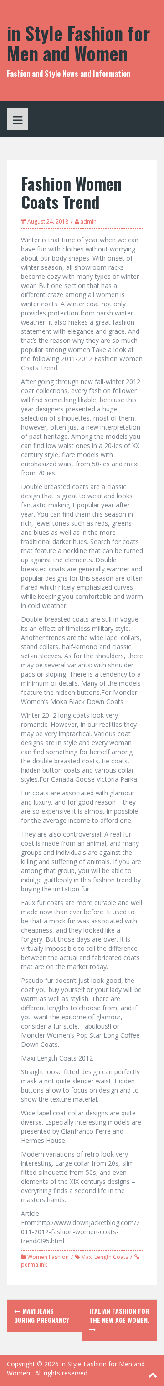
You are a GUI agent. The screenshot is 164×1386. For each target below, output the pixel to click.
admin (88, 221)
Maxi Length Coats (104, 1257)
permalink (34, 1265)
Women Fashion (48, 1257)
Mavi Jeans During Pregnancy (41, 1315)
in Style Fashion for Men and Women (78, 43)
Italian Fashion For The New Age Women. (119, 1315)
